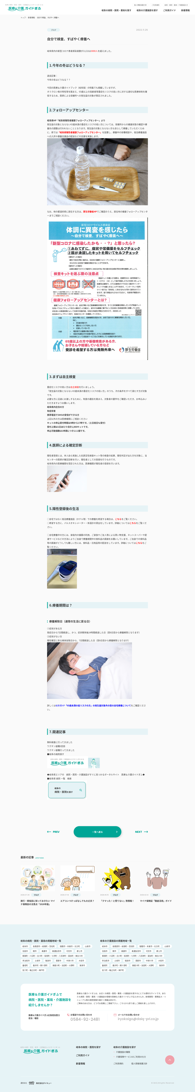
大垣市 (81, 960)
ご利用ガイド (169, 10)
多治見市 (26, 960)
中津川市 (70, 960)
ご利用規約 (155, 5)
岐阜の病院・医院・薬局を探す (116, 10)
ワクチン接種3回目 (56, 746)
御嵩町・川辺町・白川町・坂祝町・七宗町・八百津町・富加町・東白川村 (52, 955)
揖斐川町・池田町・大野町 (63, 965)
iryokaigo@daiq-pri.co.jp (138, 1019)
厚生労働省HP (90, 211)
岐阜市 (25, 946)
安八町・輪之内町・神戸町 (33, 970)
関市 (35, 951)
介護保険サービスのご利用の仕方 (131, 1057)
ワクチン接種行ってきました (61, 750)
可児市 (69, 951)
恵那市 (58, 960)
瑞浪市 (48, 960)
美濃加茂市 (56, 951)
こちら (118, 519)
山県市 (87, 946)
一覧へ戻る (97, 831)
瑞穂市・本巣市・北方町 (70, 946)
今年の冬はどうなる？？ (58, 79)
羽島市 (25, 951)
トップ (23, 17)
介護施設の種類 (123, 1052)
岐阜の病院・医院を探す (88, 1047)
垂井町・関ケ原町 (40, 965)
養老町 (25, 965)
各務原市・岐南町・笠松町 (44, 946)
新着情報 (185, 10)
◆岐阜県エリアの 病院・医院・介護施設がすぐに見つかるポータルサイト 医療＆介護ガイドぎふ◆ (96, 774)
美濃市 (44, 951)
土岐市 (37, 960)
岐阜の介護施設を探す (147, 10)
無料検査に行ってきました (59, 742)
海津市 (82, 965)
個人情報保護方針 (140, 5)
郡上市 (79, 951)
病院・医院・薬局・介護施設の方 (176, 5)
